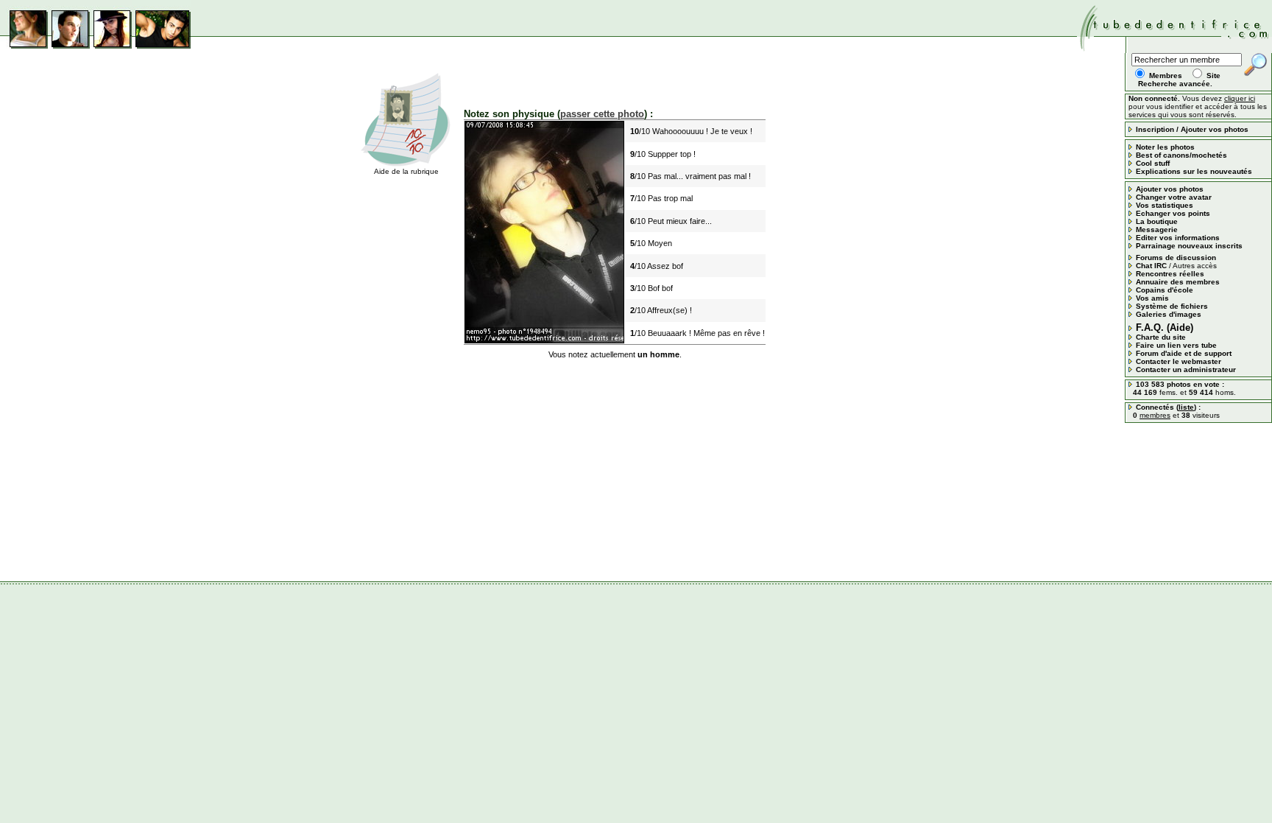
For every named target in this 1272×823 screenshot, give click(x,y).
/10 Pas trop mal (661, 198)
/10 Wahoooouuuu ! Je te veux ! (691, 131)
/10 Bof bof (651, 288)
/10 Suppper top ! (663, 154)
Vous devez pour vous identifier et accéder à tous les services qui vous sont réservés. (1197, 106)
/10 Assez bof (656, 266)
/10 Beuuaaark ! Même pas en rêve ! (697, 333)
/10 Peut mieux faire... (671, 221)
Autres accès (1195, 266)
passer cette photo (602, 113)
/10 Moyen (651, 243)
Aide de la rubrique (406, 171)
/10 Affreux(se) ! (661, 310)
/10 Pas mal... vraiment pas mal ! (690, 176)
